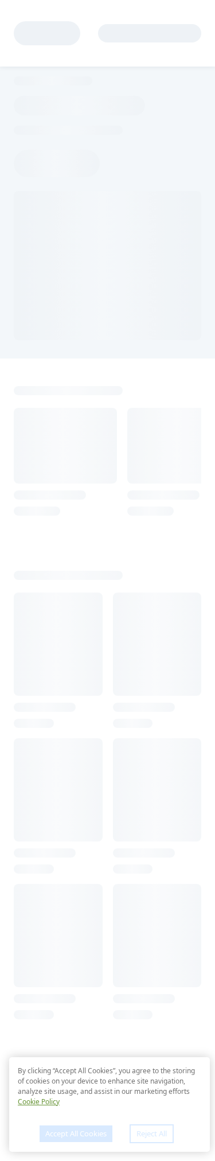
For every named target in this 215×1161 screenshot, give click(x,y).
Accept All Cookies (76, 1133)
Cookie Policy (39, 1102)
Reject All (151, 1133)
